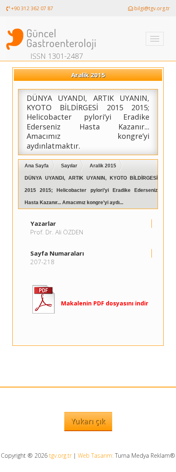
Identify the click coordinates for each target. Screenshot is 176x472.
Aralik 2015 (103, 166)
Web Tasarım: (95, 455)
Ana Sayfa (37, 166)
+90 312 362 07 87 (31, 8)
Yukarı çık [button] (88, 421)
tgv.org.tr (60, 455)
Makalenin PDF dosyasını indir (104, 303)
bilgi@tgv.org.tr (151, 8)
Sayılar (69, 166)
